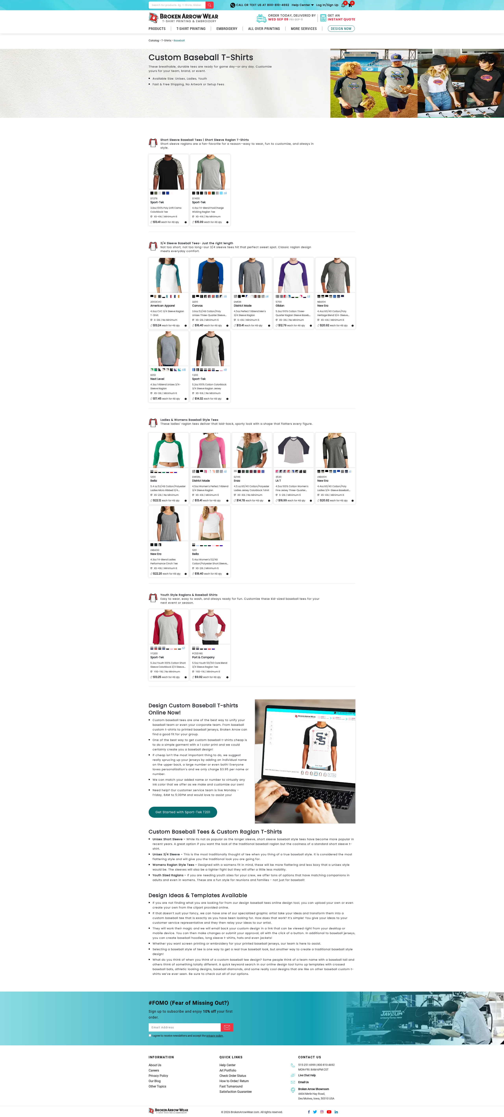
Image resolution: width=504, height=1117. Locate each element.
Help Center (227, 1065)
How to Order (229, 1081)
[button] (343, 5)
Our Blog (155, 1081)
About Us (155, 1065)
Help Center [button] (301, 5)
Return (244, 1081)
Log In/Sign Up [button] (327, 5)
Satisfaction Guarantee (236, 1092)
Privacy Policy (158, 1076)
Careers (154, 1070)
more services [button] (304, 28)
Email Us (303, 1082)
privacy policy (214, 1035)
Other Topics (157, 1086)
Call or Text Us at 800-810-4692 (262, 5)
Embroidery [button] (227, 28)
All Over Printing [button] (264, 28)
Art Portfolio (228, 1070)
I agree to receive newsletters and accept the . (187, 1035)
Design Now (341, 28)
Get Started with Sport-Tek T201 (183, 812)
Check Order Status (233, 1076)
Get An (341, 18)
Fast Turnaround (231, 1086)
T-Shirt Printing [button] (191, 28)
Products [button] (157, 28)
